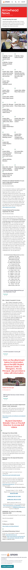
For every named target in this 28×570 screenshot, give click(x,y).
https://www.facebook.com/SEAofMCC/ (12, 505)
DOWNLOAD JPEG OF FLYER (14, 499)
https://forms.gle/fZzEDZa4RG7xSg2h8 (11, 475)
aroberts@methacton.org (11, 534)
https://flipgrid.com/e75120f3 (8, 207)
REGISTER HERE (14, 493)
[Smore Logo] (6, 2)
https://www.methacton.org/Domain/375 (16, 536)
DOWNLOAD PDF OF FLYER (14, 496)
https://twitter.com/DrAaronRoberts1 (10, 526)
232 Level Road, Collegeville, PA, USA (15, 537)
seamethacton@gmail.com (8, 484)
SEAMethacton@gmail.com (19, 507)
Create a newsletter (7, 566)
